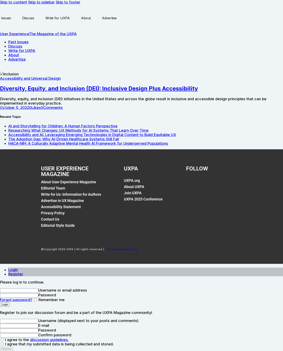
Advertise (109, 18)
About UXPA (134, 187)
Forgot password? (16, 300)
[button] (35, 107)
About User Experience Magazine (68, 182)
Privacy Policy (53, 213)
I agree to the (36, 340)
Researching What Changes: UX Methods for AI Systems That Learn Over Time (78, 130)
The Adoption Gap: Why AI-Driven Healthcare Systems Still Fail (63, 139)
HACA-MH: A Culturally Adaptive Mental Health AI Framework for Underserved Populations (88, 143)
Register (15, 274)
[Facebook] (191, 183)
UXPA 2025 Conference (143, 199)
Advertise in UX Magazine (62, 200)
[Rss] (233, 183)
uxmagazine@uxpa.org (121, 249)
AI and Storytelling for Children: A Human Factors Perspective (62, 126)
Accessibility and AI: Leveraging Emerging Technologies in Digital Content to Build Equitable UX (92, 135)
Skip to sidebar (41, 2)
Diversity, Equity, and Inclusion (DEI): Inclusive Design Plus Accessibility (99, 88)
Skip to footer (68, 2)
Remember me (51, 300)
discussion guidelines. (49, 340)
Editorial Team (53, 188)
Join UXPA (133, 193)
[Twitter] (205, 183)
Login (13, 270)
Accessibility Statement (61, 207)
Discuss (28, 18)
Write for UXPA (57, 18)
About (86, 18)
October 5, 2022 (14, 107)
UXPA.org (132, 180)
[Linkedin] (219, 183)
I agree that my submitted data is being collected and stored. (59, 344)
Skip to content (13, 2)
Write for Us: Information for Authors (71, 194)
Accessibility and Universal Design (30, 78)
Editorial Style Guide (58, 225)
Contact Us (50, 219)
